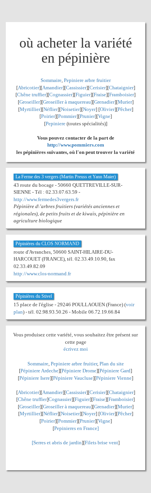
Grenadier (104, 102)
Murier (125, 102)
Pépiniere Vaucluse (73, 378)
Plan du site (112, 364)
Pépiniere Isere (34, 378)
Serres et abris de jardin (57, 442)
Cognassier (60, 94)
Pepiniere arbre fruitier (87, 80)
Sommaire (51, 80)
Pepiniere (55, 123)
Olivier (107, 109)
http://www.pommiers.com (75, 145)
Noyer (89, 109)
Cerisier (97, 87)
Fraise (100, 94)
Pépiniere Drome (79, 371)
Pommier (67, 116)
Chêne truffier (31, 94)
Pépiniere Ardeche (39, 371)
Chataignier (121, 87)
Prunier (87, 116)
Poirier (48, 116)
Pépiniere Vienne (114, 378)
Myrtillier (30, 109)
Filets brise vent (101, 442)
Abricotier (28, 87)
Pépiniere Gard (115, 371)
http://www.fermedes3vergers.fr (46, 199)
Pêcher (125, 109)
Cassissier (76, 87)
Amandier (52, 87)
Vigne (104, 116)
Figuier (83, 94)
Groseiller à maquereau (67, 102)
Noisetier (70, 109)
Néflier (50, 109)
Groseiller (29, 102)
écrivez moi (75, 349)
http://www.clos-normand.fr (42, 273)
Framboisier (121, 94)
